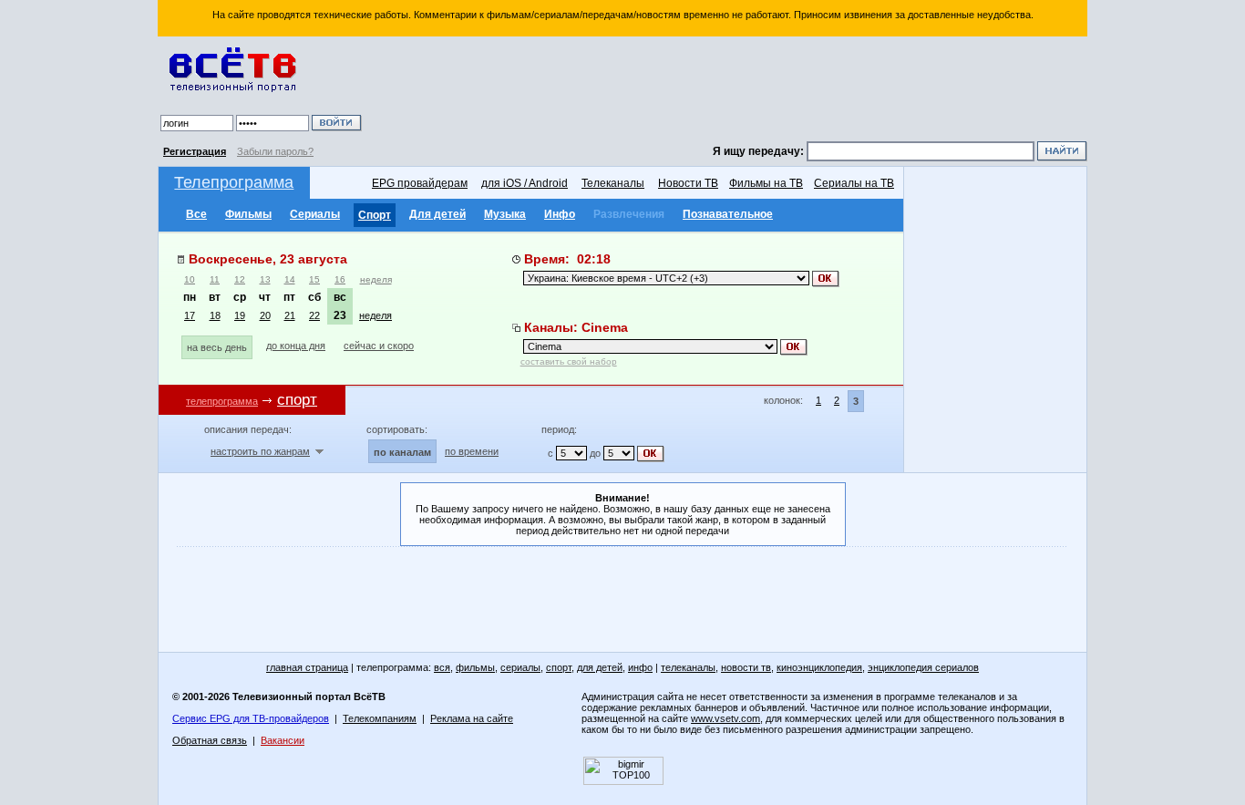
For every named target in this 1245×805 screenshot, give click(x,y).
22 (314, 315)
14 (289, 279)
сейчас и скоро (379, 345)
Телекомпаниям (380, 718)
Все (196, 214)
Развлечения (628, 214)
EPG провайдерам (420, 183)
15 (314, 279)
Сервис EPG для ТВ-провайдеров (250, 718)
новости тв (746, 667)
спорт (558, 667)
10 (189, 279)
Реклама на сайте (471, 718)
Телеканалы (612, 183)
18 (215, 315)
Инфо (559, 214)
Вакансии (282, 740)
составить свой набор (568, 361)
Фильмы (248, 214)
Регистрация (194, 151)
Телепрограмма (233, 182)
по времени (472, 451)
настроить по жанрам (260, 451)
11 (215, 279)
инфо (640, 667)
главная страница (307, 667)
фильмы (475, 667)
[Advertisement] (727, 91)
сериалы (520, 667)
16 (339, 279)
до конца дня (295, 345)
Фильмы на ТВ (766, 183)
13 (265, 279)
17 (189, 315)
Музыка (505, 214)
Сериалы (315, 214)
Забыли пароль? (275, 151)
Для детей (437, 214)
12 (239, 279)
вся (442, 667)
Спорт (374, 215)
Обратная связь (209, 740)
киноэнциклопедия (819, 667)
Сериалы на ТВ (854, 183)
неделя (376, 279)
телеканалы (688, 667)
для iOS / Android (524, 183)
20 (265, 315)
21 (289, 315)
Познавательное (728, 214)
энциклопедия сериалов (923, 667)
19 (239, 315)
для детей (599, 667)
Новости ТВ (688, 183)
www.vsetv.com (725, 718)
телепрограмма (222, 401)
